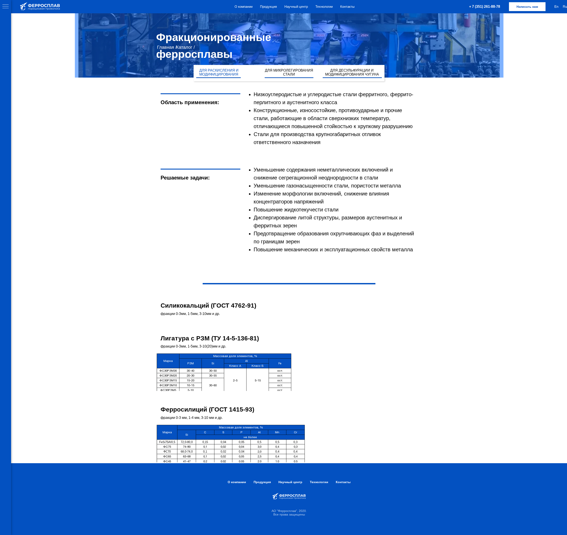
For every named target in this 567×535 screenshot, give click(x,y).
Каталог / (185, 47)
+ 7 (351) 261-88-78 (484, 6)
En (556, 6)
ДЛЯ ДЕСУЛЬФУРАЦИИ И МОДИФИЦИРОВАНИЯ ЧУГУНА (352, 72)
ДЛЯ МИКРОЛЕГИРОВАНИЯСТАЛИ (289, 72)
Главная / (167, 47)
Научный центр (296, 6)
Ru (565, 6)
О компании (243, 6)
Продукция (268, 6)
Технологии (324, 6)
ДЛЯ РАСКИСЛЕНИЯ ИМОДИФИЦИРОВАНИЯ (219, 72)
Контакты (347, 6)
